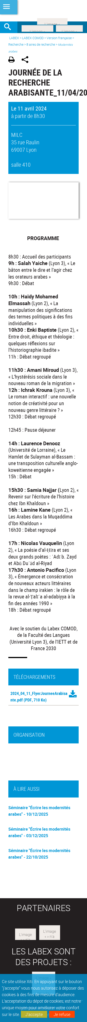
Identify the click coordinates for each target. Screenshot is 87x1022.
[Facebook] (37, 28)
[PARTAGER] (27, 60)
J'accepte (34, 1014)
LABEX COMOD (33, 38)
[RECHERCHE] (9, 27)
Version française (59, 38)
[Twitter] (69, 28)
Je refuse (62, 1014)
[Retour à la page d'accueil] (43, 10)
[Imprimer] (13, 60)
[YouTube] (52, 21)
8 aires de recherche (40, 44)
